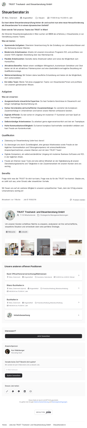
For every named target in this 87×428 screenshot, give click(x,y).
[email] (31, 391)
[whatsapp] (13, 391)
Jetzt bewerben (43, 336)
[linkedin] (25, 391)
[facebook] (19, 391)
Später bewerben (13, 375)
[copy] (7, 391)
